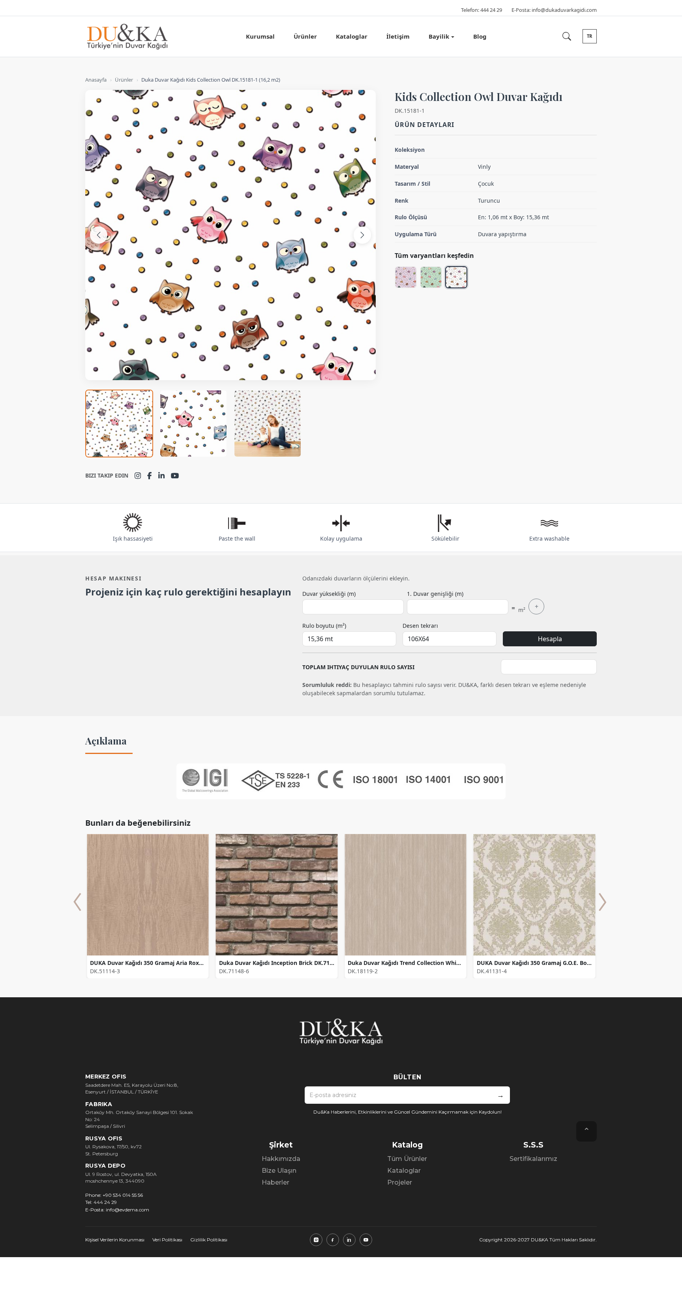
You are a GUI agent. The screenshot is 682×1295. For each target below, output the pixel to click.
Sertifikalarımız (533, 1159)
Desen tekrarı (420, 625)
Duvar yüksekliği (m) (329, 593)
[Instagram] (138, 475)
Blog (480, 36)
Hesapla (550, 638)
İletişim (398, 36)
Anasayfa (96, 79)
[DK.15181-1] (456, 277)
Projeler (399, 1182)
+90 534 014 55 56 (123, 1195)
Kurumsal (260, 36)
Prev (77, 902)
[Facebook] (149, 475)
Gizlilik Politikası (208, 1240)
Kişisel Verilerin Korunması (114, 1240)
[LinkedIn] (161, 475)
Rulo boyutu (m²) (324, 625)
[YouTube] (175, 475)
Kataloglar (351, 36)
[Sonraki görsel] (362, 235)
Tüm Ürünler (407, 1159)
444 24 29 (491, 9)
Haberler (275, 1182)
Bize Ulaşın (279, 1170)
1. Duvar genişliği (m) (435, 593)
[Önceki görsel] (98, 235)
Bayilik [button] (439, 36)
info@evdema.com (127, 1210)
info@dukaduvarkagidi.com (564, 9)
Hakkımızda (281, 1159)
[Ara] (566, 36)
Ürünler (305, 36)
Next (603, 902)
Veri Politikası (167, 1240)
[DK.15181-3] (406, 277)
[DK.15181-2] (431, 277)
